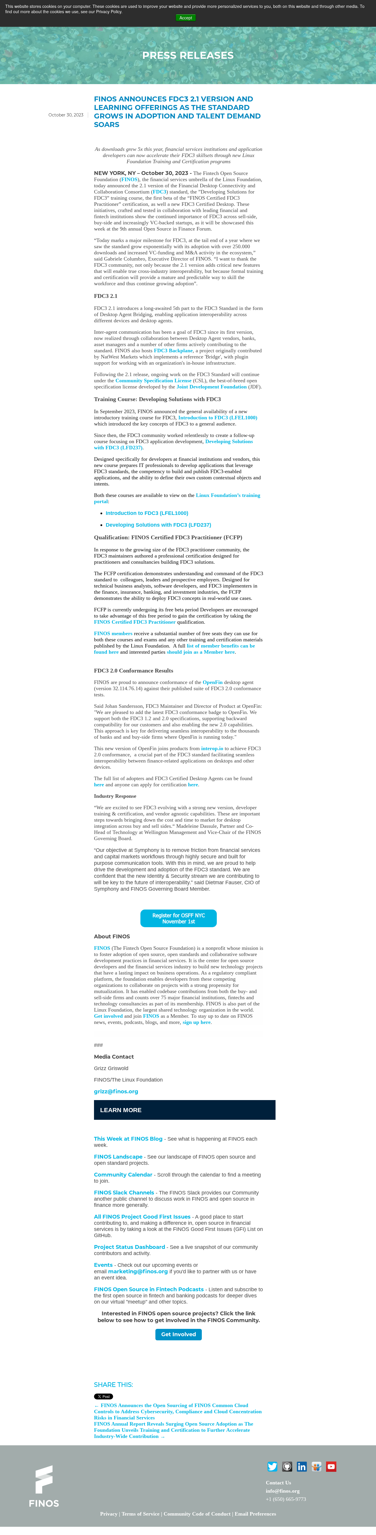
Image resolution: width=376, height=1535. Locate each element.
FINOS (129, 179)
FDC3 (159, 192)
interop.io (212, 748)
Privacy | (111, 1514)
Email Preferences (255, 1514)
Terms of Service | (143, 1514)
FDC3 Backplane (173, 350)
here (99, 784)
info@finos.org (283, 1491)
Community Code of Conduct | (199, 1514)
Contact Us (278, 1483)
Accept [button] (185, 18)
